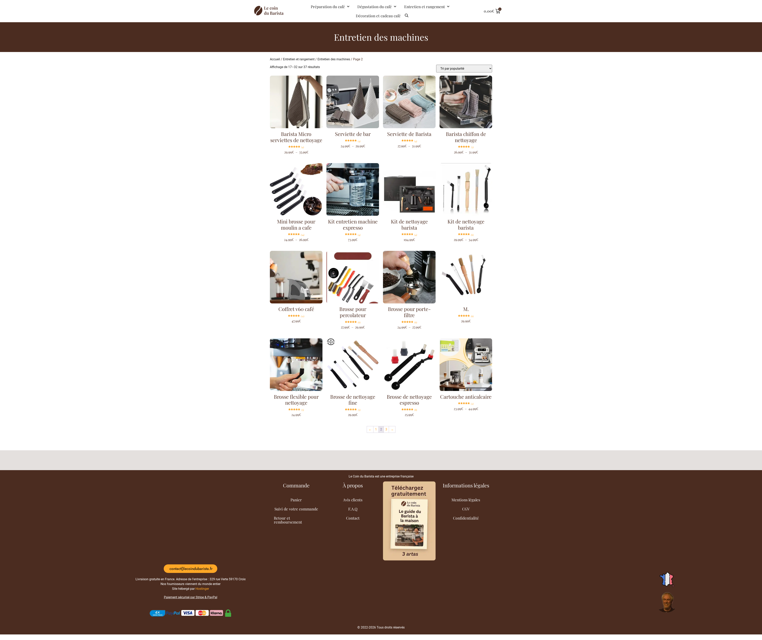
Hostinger (202, 589)
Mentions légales (465, 499)
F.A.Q (352, 508)
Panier (296, 499)
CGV (466, 508)
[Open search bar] (407, 14)
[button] (190, 568)
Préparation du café (328, 6)
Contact (353, 518)
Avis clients (353, 499)
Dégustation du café (374, 6)
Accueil (275, 59)
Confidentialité (466, 518)
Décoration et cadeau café (378, 15)
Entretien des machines (334, 59)
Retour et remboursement (288, 520)
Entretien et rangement (424, 6)
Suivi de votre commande (296, 508)
